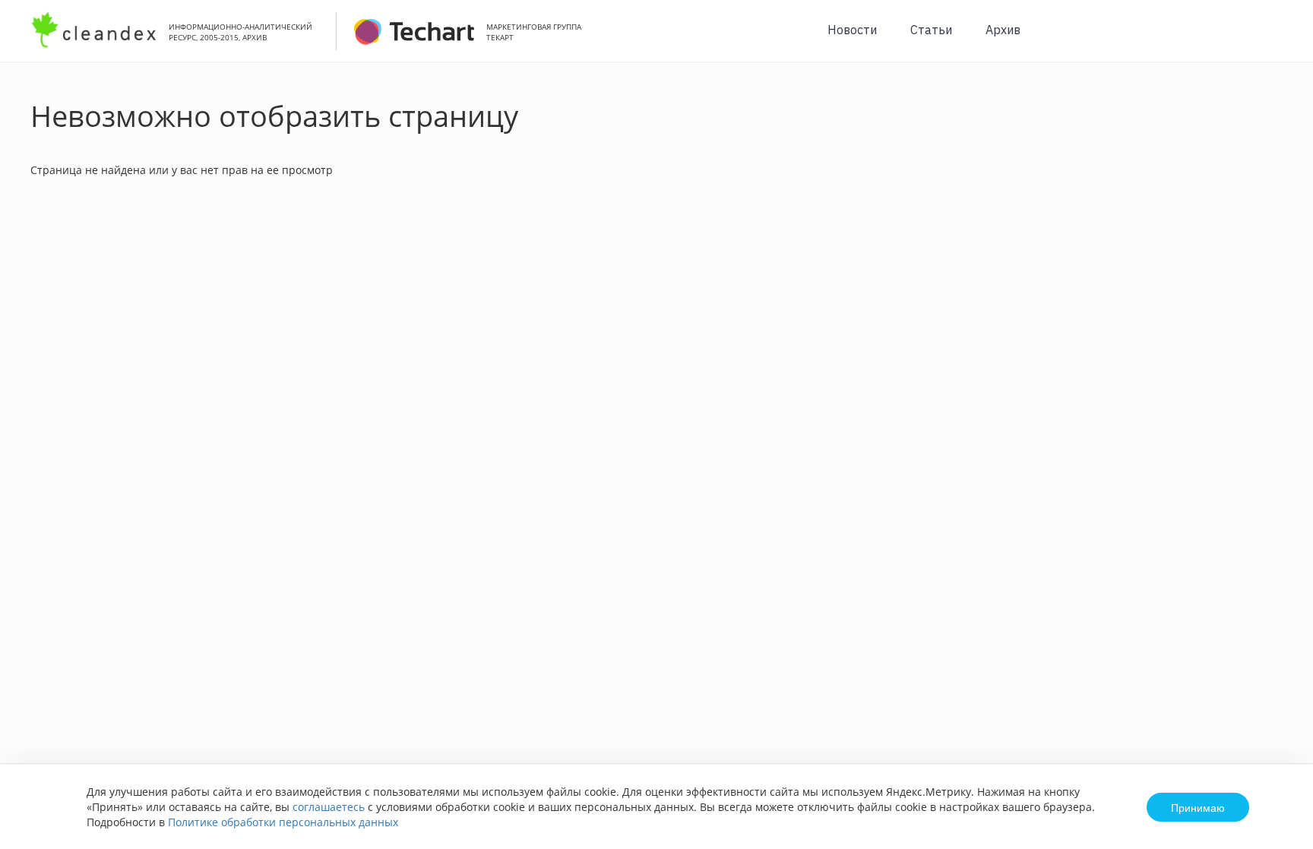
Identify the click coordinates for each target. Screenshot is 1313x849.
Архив (1003, 29)
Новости (852, 29)
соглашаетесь (329, 807)
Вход (1278, 39)
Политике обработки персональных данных (283, 822)
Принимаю (1198, 807)
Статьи (931, 29)
